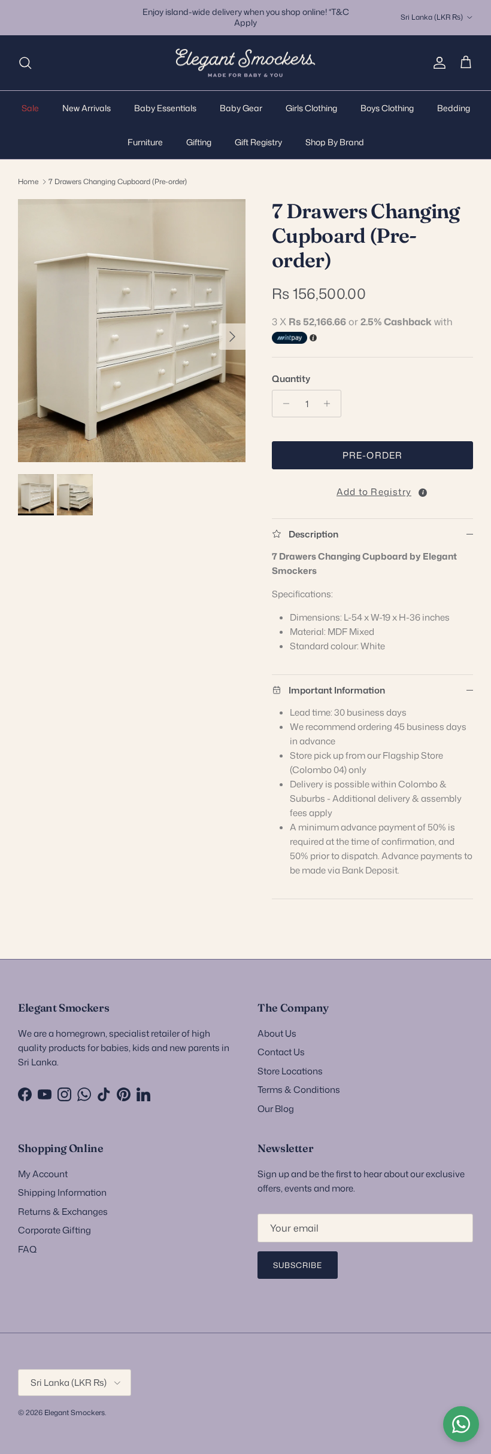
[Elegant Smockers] (245, 63)
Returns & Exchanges (63, 1211)
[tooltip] (423, 492)
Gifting (198, 142)
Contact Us (281, 1052)
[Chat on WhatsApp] (461, 1424)
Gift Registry (258, 142)
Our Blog (275, 1108)
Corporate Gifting (54, 1230)
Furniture (145, 142)
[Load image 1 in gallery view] (132, 330)
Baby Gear (241, 108)
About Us (276, 1033)
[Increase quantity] (330, 403)
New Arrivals (86, 108)
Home (28, 181)
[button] (372, 489)
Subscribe (297, 1265)
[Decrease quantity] (282, 403)
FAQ (27, 1249)
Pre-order (373, 455)
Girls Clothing (311, 108)
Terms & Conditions (298, 1089)
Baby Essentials (165, 108)
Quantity (291, 378)
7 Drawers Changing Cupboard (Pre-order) (118, 181)
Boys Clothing (387, 108)
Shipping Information (62, 1192)
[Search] (25, 63)
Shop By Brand (334, 142)
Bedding (453, 108)
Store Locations (290, 1071)
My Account (43, 1174)
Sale (30, 108)
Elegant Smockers (74, 1412)
